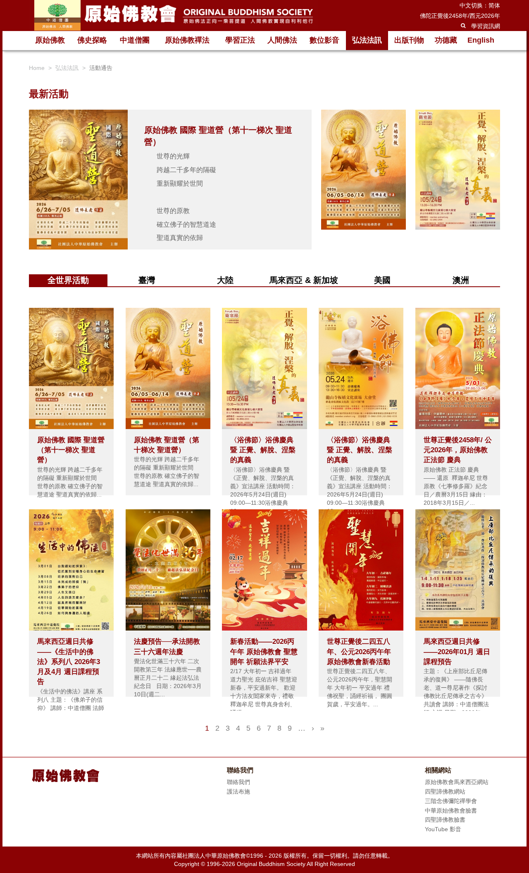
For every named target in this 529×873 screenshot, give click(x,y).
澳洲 (461, 280)
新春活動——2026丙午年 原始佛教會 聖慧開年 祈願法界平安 (264, 652)
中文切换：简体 (480, 5)
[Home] (173, 15)
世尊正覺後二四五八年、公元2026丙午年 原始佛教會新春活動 (359, 652)
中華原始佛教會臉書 (451, 810)
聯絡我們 (238, 782)
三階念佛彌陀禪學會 (451, 801)
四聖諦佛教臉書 (445, 819)
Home (37, 68)
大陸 (225, 280)
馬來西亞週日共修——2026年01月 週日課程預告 (457, 652)
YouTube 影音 (443, 829)
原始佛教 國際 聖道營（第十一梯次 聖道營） (71, 450)
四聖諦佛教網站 (445, 791)
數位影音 (324, 40)
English (480, 40)
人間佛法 (282, 40)
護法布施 (238, 791)
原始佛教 (50, 40)
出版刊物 (409, 40)
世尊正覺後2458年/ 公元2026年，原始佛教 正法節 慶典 (458, 450)
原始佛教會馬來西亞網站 (456, 782)
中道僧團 (135, 40)
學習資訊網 (485, 26)
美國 (382, 280)
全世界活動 (68, 280)
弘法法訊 (367, 40)
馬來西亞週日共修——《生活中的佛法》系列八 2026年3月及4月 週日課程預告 (68, 662)
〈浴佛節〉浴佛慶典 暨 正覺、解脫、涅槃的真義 (262, 450)
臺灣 (146, 280)
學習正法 (240, 40)
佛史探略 (92, 40)
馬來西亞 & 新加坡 (303, 280)
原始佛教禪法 (187, 40)
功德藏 (446, 40)
